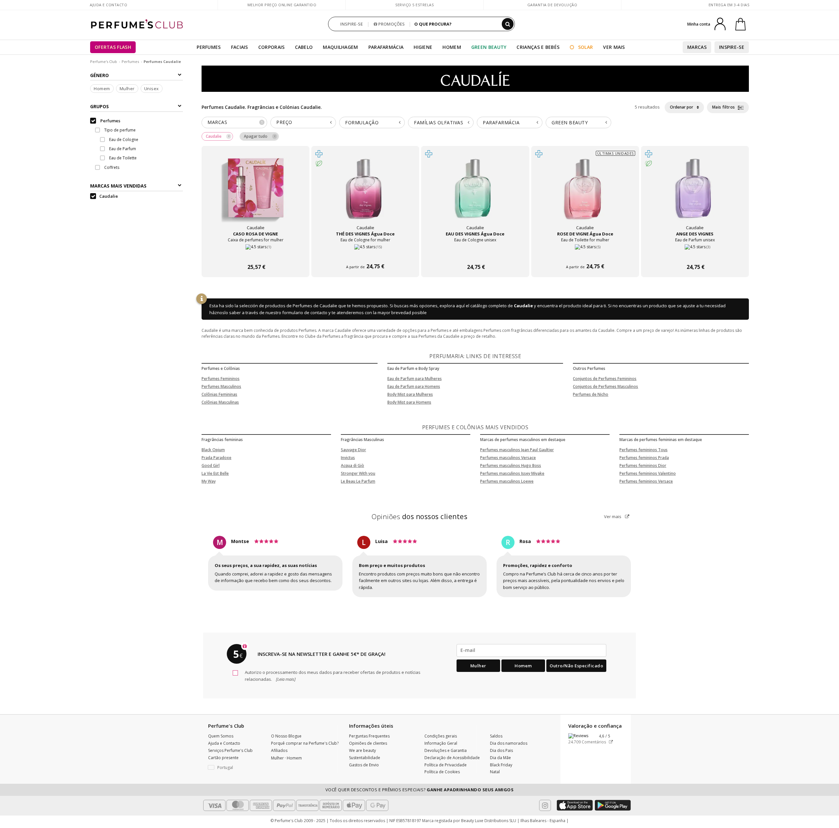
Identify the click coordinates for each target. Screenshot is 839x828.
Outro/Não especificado (576, 666)
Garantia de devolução (552, 4)
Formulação (362, 122)
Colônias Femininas (219, 394)
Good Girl (211, 465)
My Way (209, 481)
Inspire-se (731, 47)
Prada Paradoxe (216, 457)
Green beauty (570, 122)
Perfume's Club (103, 61)
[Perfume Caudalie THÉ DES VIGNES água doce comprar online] (365, 254)
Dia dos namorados (508, 743)
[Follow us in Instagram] (545, 805)
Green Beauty (489, 47)
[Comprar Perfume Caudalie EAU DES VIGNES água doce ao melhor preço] (475, 194)
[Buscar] (508, 24)
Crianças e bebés (538, 47)
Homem (451, 47)
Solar (585, 47)
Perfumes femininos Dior (642, 465)
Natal (495, 772)
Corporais (271, 47)
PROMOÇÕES (391, 24)
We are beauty (362, 750)
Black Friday (501, 765)
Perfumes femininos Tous (643, 450)
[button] (234, 768)
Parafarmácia (386, 47)
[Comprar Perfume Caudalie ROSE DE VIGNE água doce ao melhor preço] (585, 194)
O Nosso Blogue (286, 736)
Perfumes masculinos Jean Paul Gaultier (517, 450)
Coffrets (111, 168)
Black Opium (213, 450)
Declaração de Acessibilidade (452, 757)
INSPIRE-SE (351, 24)
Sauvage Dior (353, 450)
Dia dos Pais (501, 750)
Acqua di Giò (352, 465)
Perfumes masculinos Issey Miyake (512, 473)
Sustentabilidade (364, 757)
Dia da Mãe (500, 757)
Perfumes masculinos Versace (508, 457)
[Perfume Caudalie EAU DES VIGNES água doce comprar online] (475, 254)
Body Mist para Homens (409, 402)
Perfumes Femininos (221, 378)
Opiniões (419, 516)
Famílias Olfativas (438, 122)
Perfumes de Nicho (590, 394)
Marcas (697, 47)
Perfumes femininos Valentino (647, 473)
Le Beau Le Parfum (358, 481)
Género (99, 75)
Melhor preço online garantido (282, 4)
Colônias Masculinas (220, 402)
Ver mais (613, 516)
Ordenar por (682, 107)
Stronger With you (358, 473)
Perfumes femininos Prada (644, 457)
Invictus (348, 457)
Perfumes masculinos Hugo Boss (510, 465)
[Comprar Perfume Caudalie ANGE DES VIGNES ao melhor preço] (695, 194)
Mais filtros (724, 107)
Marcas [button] (235, 122)
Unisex (151, 89)
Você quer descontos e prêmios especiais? (419, 790)
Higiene (423, 47)
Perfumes (209, 47)
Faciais (239, 47)
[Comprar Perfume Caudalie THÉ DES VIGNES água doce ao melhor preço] (365, 194)
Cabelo (304, 47)
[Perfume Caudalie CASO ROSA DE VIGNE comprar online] (255, 254)
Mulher (127, 89)
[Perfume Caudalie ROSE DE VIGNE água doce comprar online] (585, 254)
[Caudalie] (475, 78)
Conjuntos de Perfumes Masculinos (605, 386)
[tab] (234, 122)
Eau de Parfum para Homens (413, 386)
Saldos (496, 736)
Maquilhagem (340, 47)
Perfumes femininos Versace (646, 481)
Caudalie (523, 306)
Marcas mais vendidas (118, 186)
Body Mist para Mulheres (410, 394)
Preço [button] (284, 122)
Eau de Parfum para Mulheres (414, 378)
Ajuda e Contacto (108, 4)
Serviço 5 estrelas (414, 4)
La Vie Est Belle (215, 473)
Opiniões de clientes (368, 743)
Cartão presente (223, 757)
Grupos (99, 107)
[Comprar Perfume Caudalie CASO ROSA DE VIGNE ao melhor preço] (256, 194)
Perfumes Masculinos (221, 386)
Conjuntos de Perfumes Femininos (604, 378)
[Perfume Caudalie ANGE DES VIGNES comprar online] (695, 254)
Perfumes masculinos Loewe (507, 481)
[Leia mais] (285, 679)
